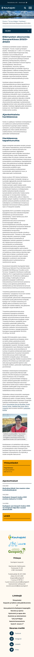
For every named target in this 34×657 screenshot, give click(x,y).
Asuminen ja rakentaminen (17, 616)
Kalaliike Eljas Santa (18, 406)
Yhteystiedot (17, 600)
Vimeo (18, 650)
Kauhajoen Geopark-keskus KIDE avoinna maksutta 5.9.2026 (14, 498)
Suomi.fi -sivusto (16, 624)
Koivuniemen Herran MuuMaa (15, 404)
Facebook (18, 633)
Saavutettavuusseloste (17, 621)
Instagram (18, 639)
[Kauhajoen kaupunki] (8, 8)
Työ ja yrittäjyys (17, 619)
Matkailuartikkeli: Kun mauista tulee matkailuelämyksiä (16, 489)
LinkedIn (18, 644)
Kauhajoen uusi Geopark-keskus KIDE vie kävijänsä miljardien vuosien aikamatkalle (16, 507)
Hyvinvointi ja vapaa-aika (17, 613)
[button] (25, 7)
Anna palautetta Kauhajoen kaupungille (17, 608)
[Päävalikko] (30, 8)
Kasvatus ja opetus (17, 611)
